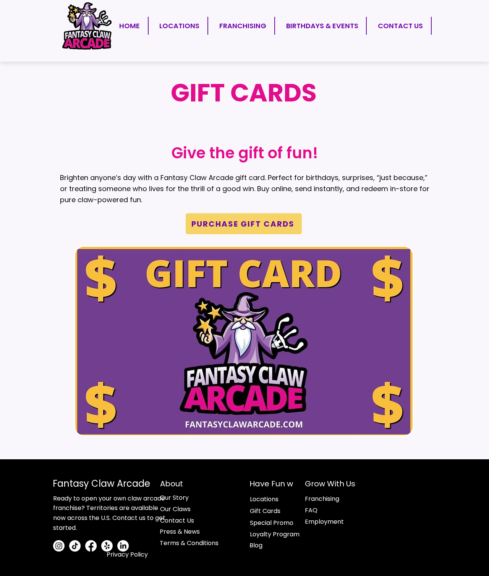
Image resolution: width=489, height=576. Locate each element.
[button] (432, 525)
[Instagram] (59, 546)
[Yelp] (107, 546)
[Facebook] (91, 546)
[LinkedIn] (123, 546)
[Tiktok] (75, 546)
